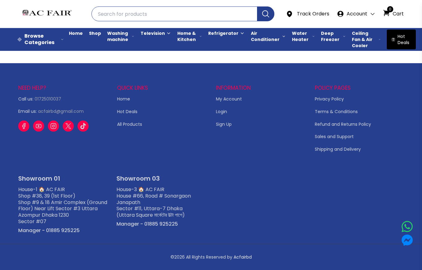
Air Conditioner (265, 36)
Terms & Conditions (336, 111)
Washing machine (117, 36)
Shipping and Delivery (338, 149)
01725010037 (48, 99)
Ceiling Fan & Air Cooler (362, 39)
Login (221, 111)
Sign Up (224, 124)
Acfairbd (243, 257)
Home (76, 33)
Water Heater (300, 36)
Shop (95, 33)
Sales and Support (334, 136)
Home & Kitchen (186, 36)
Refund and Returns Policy (343, 124)
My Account (229, 99)
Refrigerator (223, 33)
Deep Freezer (330, 36)
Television (153, 33)
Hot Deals (127, 111)
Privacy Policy (329, 99)
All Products (129, 124)
